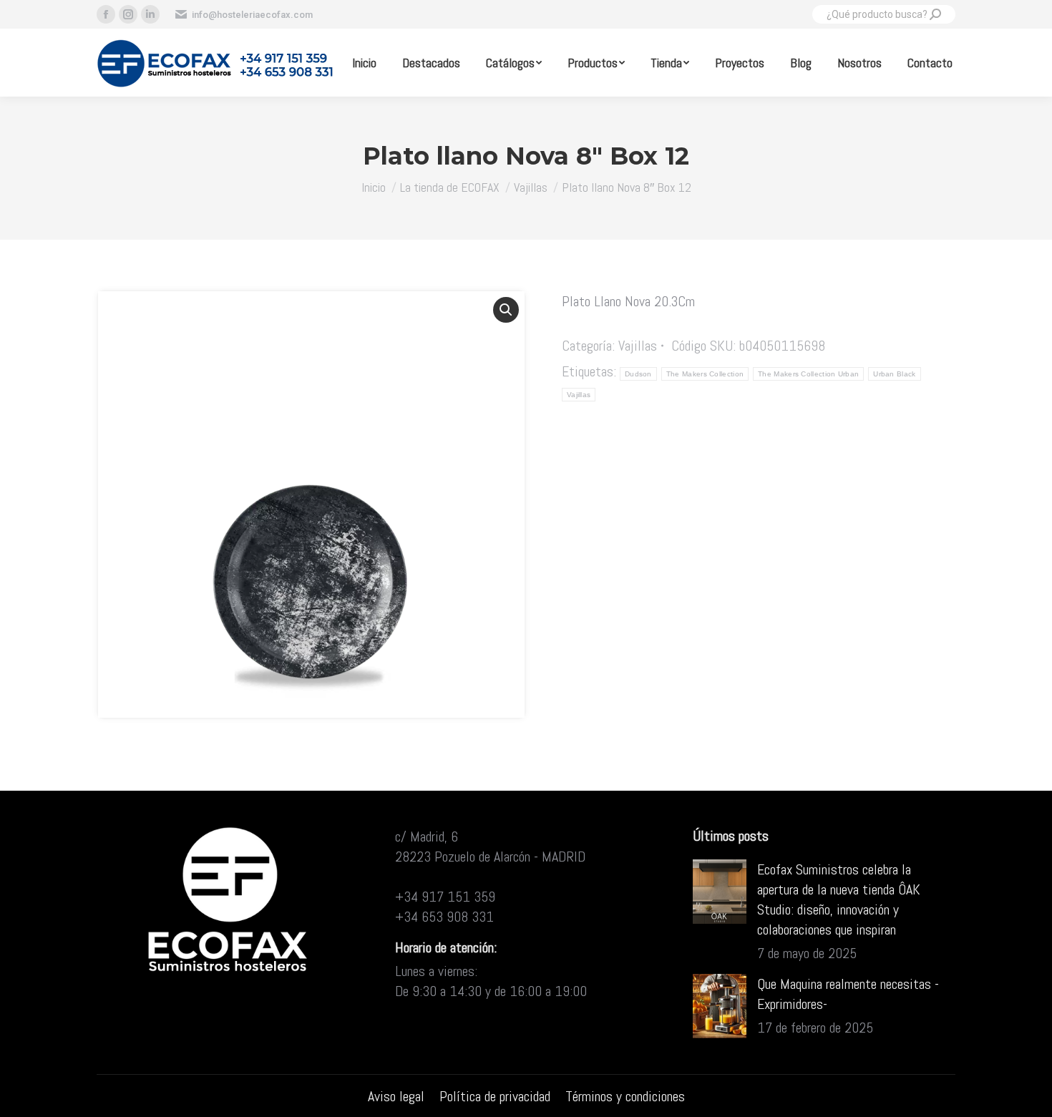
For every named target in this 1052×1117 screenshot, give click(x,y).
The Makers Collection (705, 374)
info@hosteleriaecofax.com (252, 14)
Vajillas (637, 345)
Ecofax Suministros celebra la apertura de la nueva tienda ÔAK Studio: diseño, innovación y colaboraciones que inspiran (838, 899)
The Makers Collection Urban (808, 374)
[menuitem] (364, 63)
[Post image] (719, 891)
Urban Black (894, 374)
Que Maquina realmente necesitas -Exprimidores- (848, 994)
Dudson (638, 374)
